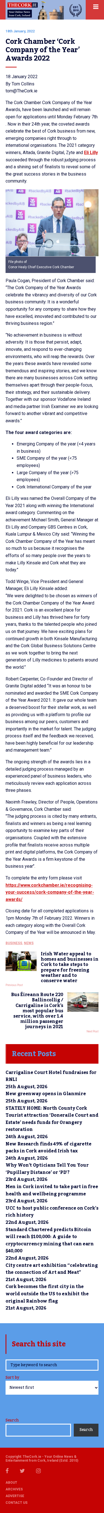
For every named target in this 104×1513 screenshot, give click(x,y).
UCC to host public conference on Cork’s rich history (52, 1212)
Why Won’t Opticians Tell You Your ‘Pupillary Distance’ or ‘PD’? (47, 1169)
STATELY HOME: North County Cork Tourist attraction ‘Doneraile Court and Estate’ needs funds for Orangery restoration (52, 1119)
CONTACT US (16, 1503)
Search (12, 1420)
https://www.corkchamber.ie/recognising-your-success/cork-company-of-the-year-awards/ (50, 892)
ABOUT (11, 1483)
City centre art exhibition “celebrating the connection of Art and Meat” (52, 1269)
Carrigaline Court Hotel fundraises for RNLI (51, 1076)
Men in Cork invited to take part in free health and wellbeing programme (52, 1190)
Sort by (12, 1378)
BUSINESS (14, 943)
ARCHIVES (14, 1489)
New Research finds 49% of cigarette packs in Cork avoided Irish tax (49, 1148)
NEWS (29, 943)
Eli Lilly (91, 152)
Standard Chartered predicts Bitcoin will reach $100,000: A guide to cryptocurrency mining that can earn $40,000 (50, 1240)
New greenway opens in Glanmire (46, 1093)
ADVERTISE (15, 1496)
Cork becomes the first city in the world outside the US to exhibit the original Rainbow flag (47, 1293)
